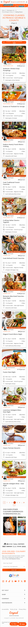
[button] (1, 2)
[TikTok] (9, 581)
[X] (22, 581)
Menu (23, 75)
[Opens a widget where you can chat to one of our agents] (22, 624)
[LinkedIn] (25, 581)
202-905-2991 (22, 2)
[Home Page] (6, 2)
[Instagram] (3, 581)
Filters (15, 624)
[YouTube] (15, 581)
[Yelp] (12, 581)
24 (23, 502)
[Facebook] (6, 581)
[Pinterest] (18, 581)
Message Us (13, 2)
